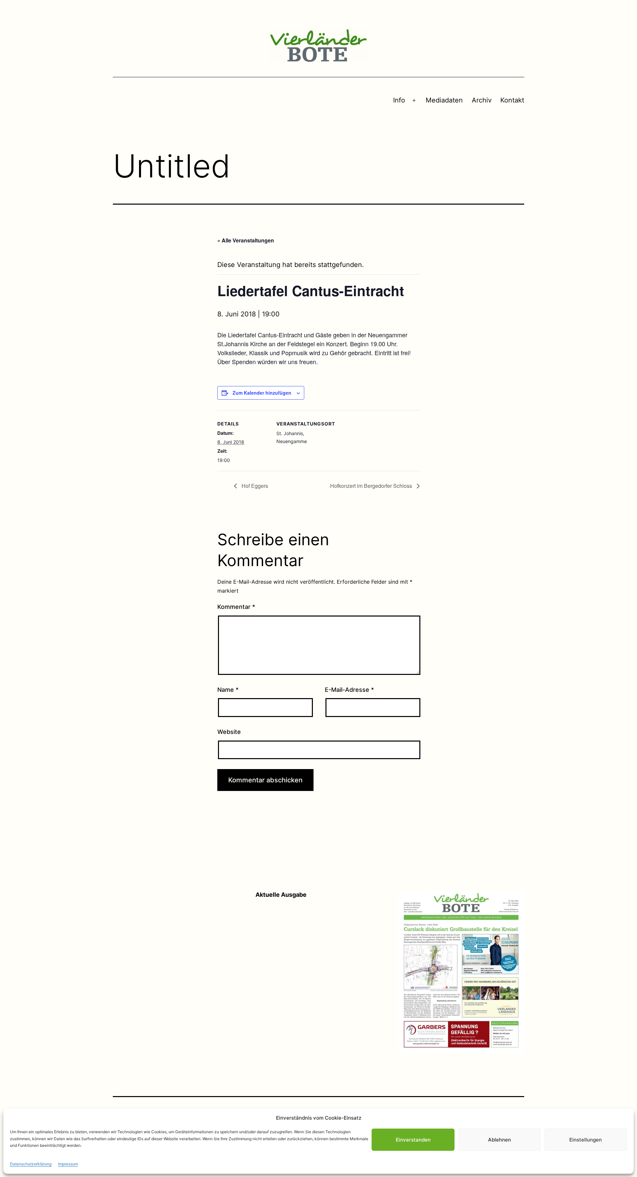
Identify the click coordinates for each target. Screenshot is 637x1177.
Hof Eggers (254, 486)
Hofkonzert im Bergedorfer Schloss (371, 486)
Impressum (68, 1163)
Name (228, 689)
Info (399, 100)
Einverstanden (413, 1140)
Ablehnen (499, 1140)
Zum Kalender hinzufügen (262, 392)
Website (229, 731)
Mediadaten (444, 100)
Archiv (482, 100)
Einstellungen (585, 1140)
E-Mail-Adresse (349, 689)
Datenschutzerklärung (30, 1163)
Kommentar (236, 606)
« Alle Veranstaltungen (245, 240)
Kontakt (512, 100)
